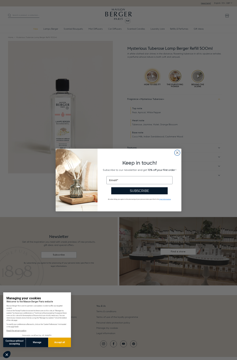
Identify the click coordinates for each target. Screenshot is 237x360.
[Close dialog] (177, 153)
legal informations (165, 199)
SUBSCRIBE (139, 191)
